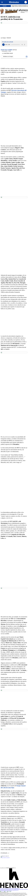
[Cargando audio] (3, 44)
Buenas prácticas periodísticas (6, 890)
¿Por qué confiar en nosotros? (5, 857)
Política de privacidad (13, 888)
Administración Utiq (20, 889)
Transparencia (4, 889)
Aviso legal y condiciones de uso (5, 888)
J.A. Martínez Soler (7, 53)
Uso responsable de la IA (14, 890)
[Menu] (2, 2)
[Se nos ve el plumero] (14, 11)
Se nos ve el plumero (6, 49)
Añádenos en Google (8, 56)
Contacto (24, 889)
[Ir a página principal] (14, 2)
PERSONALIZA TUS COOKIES (11, 889)
